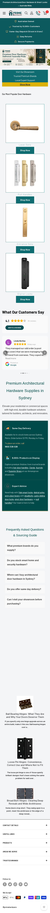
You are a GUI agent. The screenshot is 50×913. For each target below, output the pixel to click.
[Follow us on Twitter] (10, 884)
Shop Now (25, 84)
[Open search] (26, 13)
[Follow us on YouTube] (26, 884)
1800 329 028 (11, 446)
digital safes (39, 492)
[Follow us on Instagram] (15, 884)
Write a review (14, 328)
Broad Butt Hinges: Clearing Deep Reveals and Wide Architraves (25, 802)
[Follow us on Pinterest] (20, 884)
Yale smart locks (25, 492)
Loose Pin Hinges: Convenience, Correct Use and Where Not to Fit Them (25, 764)
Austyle (39, 467)
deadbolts (28, 496)
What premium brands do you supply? (22, 548)
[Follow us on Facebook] (5, 884)
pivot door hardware (24, 499)
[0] (45, 13)
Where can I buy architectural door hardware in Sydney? (22, 577)
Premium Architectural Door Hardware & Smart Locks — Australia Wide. (25, 4)
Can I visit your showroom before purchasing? (24, 601)
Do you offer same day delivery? (24, 589)
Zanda (32, 467)
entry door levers (12, 496)
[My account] (31, 13)
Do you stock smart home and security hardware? (23, 562)
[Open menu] (4, 13)
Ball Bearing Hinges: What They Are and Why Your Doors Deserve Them (25, 715)
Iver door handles (20, 467)
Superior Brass (15, 471)
